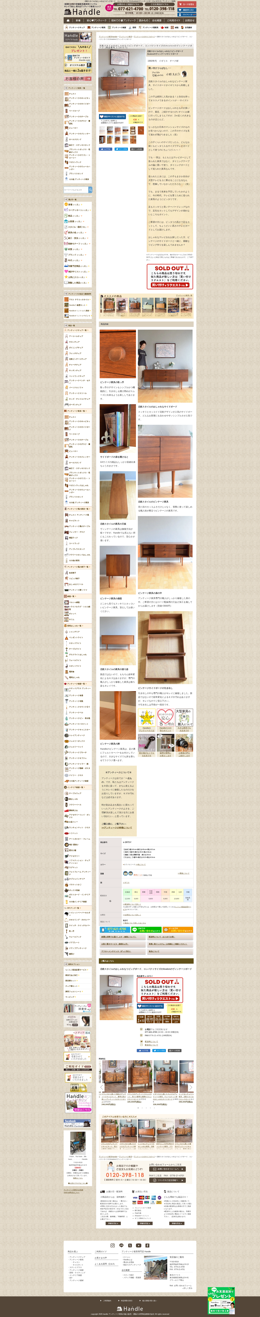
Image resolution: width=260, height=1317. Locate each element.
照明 (134, 27)
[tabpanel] (140, 1081)
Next (189, 1134)
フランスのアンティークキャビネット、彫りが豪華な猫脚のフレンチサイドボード (139, 1096)
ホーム (68, 20)
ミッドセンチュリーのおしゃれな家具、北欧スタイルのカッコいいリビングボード (191, 1096)
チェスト (76, 1262)
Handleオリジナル (79, 316)
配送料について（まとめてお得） (162, 937)
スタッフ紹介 (128, 1275)
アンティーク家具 (98, 27)
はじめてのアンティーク (123, 20)
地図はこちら (78, 1178)
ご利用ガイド (173, 20)
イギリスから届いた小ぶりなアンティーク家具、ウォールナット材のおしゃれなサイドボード (165, 1096)
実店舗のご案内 (177, 1257)
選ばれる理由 (128, 1262)
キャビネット (78, 1265)
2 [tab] (142, 1108)
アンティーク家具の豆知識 (73, 1190)
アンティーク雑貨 (119, 27)
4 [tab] (150, 1108)
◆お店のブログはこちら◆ (78, 1183)
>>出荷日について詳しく (132, 915)
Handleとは (127, 1260)
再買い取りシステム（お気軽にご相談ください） (168, 944)
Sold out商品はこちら (71, 1192)
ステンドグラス (75, 1267)
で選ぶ (77, 227)
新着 (78, 20)
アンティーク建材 (76, 1280)
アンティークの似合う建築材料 (79, 294)
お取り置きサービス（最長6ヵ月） (115, 944)
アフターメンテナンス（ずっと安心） (116, 951)
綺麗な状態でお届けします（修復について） (119, 937)
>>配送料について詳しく (132, 904)
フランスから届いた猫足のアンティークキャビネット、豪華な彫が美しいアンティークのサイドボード (183, 1149)
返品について (154, 951)
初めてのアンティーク (132, 1265)
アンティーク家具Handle (108, 37)
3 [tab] (146, 1108)
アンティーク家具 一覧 (76, 88)
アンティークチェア (77, 27)
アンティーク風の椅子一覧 (77, 567)
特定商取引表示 (126, 1301)
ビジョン (126, 1257)
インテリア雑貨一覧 (75, 787)
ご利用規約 (107, 1301)
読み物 (143, 20)
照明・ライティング (77, 1273)
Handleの (77, 305)
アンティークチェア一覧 (77, 330)
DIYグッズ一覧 (73, 908)
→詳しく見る (187, 1288)
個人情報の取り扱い (149, 1301)
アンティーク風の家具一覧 (77, 509)
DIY (70, 1278)
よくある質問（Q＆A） (105, 1264)
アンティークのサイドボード (144, 37)
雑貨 (166, 27)
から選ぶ (74, 205)
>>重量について (183, 873)
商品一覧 (71, 326)
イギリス (126, 883)
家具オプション (74, 964)
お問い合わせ (189, 20)
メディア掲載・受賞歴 (132, 1278)
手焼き (79, 300)
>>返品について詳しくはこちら (134, 923)
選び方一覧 (72, 200)
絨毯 (176, 27)
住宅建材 (188, 27)
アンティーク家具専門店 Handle (136, 1251)
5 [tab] (154, 1108)
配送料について (151, 1041)
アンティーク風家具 (150, 27)
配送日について (151, 1045)
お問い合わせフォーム (183, 1286)
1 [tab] (138, 1108)
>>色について (141, 864)
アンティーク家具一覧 (184, 295)
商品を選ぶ (73, 1251)
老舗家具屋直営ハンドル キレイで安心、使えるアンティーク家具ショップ (83, 10)
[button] (101, 77)
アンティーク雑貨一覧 (76, 684)
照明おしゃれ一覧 (74, 626)
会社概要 (157, 20)
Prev (104, 1134)
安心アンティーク (96, 20)
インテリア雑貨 (75, 1275)
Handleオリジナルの (79, 311)
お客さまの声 (101, 1258)
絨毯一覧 (70, 596)
